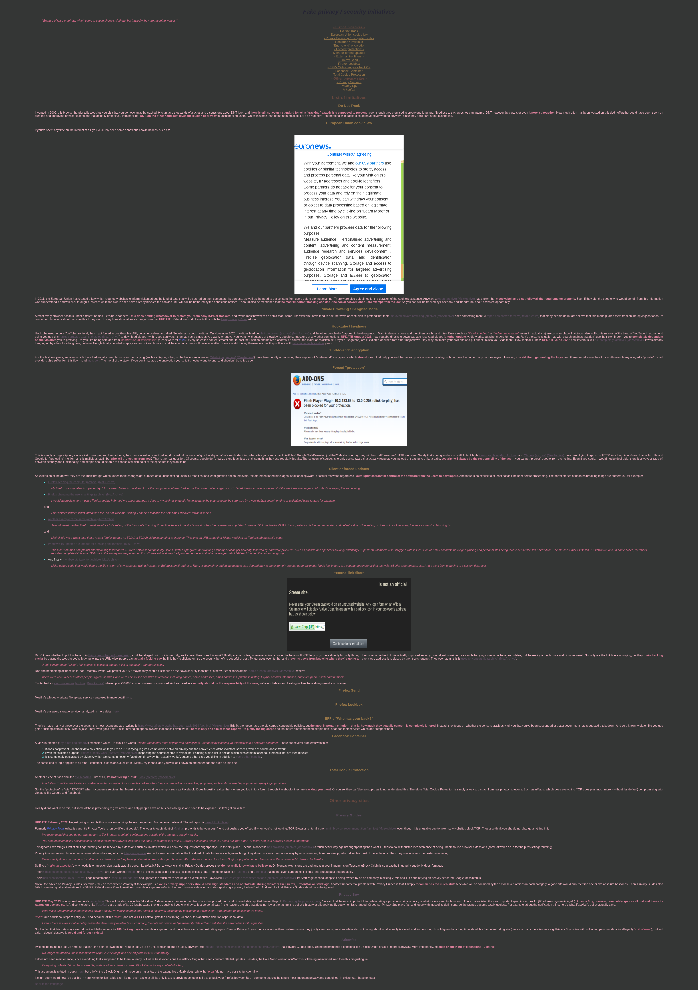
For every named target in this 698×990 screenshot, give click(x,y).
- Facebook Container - (349, 71)
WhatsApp (217, 357)
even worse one (64, 683)
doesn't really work (95, 752)
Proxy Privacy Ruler (234, 319)
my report (93, 360)
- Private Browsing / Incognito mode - (349, 38)
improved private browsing (407, 316)
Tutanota (241, 871)
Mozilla (178, 828)
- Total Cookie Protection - (349, 74)
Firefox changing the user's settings (70, 494)
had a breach (257, 670)
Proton (130, 871)
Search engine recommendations (244, 877)
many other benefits (248, 756)
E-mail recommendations (58, 871)
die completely (604, 340)
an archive (97, 901)
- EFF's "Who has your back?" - (349, 67)
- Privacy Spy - (349, 86)
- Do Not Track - (349, 31)
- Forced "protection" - (349, 49)
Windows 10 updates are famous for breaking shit (80, 543)
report (441, 298)
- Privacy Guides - (349, 82)
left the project (270, 333)
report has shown (498, 316)
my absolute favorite (76, 559)
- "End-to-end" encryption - (349, 45)
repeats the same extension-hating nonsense (233, 946)
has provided (275, 847)
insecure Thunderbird (124, 877)
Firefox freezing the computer (66, 482)
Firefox (483, 455)
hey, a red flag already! (73, 742)
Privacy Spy (349, 894)
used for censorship (473, 658)
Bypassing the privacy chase (301, 901)
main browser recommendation (346, 828)
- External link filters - (349, 56)
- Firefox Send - (349, 60)
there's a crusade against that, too (79, 336)
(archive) (451, 298)
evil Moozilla (83, 777)
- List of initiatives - (349, 27)
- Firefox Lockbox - (349, 63)
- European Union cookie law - (349, 34)
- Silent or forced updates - (349, 53)
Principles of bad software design (109, 655)
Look (142, 777)
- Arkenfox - (349, 89)
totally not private (135, 853)
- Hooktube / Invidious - (349, 42)
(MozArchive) (466, 298)
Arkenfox (349, 940)
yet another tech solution (308, 343)
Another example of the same (67, 519)
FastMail (101, 904)
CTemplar (260, 871)
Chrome (529, 455)
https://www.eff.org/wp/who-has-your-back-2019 (168, 725)
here (128, 697)
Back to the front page (49, 983)
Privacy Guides (349, 815)
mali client (48, 877)
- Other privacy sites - (349, 78)
